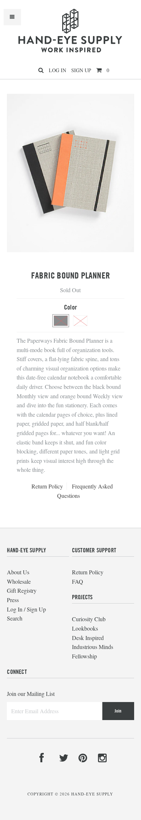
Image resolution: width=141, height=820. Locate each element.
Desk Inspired (88, 637)
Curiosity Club (89, 619)
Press (13, 600)
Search (14, 618)
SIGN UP (81, 70)
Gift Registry (22, 590)
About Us (18, 572)
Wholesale (19, 581)
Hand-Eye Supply (92, 794)
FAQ (77, 581)
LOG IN (57, 70)
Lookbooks (85, 628)
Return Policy (47, 486)
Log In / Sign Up (26, 609)
